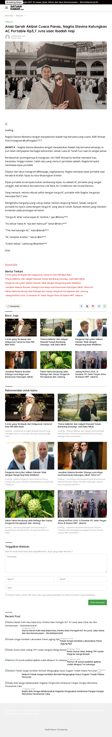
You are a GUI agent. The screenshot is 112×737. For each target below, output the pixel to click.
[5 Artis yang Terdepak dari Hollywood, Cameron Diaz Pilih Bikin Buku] (21, 327)
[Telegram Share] (99, 306)
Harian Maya (26, 710)
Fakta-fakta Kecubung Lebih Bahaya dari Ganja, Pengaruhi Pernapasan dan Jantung (46, 291)
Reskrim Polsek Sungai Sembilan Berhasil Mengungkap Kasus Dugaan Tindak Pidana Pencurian (63, 675)
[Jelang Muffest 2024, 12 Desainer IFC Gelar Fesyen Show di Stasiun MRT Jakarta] (91, 360)
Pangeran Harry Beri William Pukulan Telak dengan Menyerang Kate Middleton (43, 283)
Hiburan (9, 21)
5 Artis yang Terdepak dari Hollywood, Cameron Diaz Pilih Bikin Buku (38, 275)
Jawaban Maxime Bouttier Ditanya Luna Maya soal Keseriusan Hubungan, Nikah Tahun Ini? (49, 287)
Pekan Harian (64, 710)
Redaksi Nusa (50, 710)
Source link (11, 264)
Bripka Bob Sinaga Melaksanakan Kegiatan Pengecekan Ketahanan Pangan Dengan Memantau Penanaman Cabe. (63, 692)
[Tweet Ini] (87, 306)
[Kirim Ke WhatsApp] (105, 306)
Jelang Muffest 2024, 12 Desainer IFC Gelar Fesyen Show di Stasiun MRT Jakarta (44, 295)
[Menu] (7, 7)
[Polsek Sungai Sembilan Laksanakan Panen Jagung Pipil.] (32, 639)
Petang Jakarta (12, 710)
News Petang (90, 710)
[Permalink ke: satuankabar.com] (7, 36)
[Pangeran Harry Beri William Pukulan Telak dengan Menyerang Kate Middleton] (91, 327)
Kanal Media (38, 710)
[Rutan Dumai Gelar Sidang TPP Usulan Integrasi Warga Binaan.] (36, 649)
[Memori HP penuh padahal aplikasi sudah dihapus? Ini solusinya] (36, 660)
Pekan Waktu (77, 710)
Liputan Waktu (17, 713)
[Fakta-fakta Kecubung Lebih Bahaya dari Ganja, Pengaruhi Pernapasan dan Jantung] (56, 360)
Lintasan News (32, 713)
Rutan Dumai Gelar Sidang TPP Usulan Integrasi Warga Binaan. (85, 652)
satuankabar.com (18, 36)
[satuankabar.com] (17, 7)
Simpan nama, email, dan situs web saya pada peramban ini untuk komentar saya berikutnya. (51, 595)
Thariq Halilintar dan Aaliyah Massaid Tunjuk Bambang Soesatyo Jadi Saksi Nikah (45, 279)
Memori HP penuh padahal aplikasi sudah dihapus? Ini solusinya (84, 663)
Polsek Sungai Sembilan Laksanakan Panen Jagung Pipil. (81, 642)
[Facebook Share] (81, 306)
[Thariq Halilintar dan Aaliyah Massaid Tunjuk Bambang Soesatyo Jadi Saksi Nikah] (56, 327)
